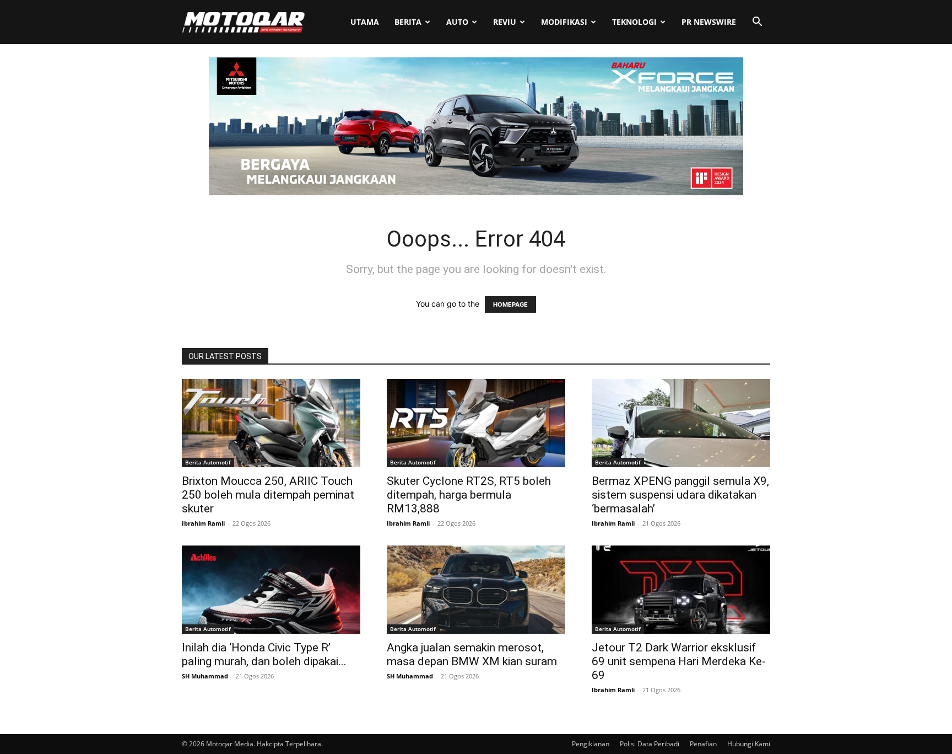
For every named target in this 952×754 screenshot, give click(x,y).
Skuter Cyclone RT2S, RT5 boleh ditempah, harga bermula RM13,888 (469, 494)
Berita (407, 22)
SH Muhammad (205, 676)
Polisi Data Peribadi (649, 743)
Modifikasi (564, 22)
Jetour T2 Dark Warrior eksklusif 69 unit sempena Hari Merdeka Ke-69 (679, 661)
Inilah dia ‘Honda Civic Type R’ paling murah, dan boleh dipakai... (264, 654)
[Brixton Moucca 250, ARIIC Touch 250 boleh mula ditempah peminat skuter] (271, 423)
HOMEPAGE (510, 304)
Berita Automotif (208, 462)
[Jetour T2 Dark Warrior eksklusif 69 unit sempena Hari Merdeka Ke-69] (681, 590)
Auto (457, 22)
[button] (757, 23)
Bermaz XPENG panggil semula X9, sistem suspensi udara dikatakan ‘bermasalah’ (680, 494)
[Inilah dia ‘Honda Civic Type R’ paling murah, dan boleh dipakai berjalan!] (271, 590)
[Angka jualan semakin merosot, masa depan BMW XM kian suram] (476, 590)
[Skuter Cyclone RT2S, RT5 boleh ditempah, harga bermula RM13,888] (476, 423)
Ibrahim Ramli (203, 523)
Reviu (504, 22)
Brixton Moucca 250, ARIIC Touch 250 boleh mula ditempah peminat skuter (268, 494)
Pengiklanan (590, 743)
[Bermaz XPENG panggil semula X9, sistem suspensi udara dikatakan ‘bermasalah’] (681, 423)
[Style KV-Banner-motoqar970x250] (476, 192)
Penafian (703, 743)
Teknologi (634, 22)
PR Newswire (708, 22)
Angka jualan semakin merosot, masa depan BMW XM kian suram (472, 654)
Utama (364, 22)
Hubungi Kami (748, 743)
